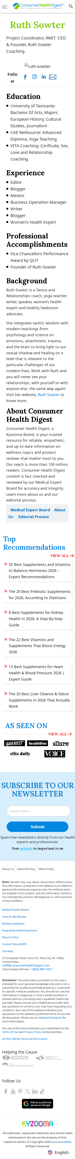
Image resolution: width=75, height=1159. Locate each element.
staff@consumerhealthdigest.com (25, 965)
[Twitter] (27, 1091)
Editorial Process (33, 516)
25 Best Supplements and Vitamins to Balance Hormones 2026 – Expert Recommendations (40, 570)
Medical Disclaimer (50, 1017)
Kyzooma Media (61, 1142)
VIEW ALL (59, 555)
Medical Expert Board (30, 509)
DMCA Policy (46, 869)
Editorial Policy (26, 869)
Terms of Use (10, 1032)
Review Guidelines (13, 923)
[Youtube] (13, 1091)
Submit (38, 826)
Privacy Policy (32, 1032)
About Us (8, 869)
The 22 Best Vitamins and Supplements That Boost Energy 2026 (37, 646)
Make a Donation (12, 1071)
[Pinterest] (20, 1091)
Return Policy (10, 937)
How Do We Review (14, 917)
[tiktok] (42, 1091)
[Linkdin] (35, 1091)
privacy (26, 848)
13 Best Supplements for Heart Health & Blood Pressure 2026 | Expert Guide (37, 673)
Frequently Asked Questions (19, 930)
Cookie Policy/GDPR (14, 944)
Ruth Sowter (48, 394)
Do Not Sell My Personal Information (25, 1039)
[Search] (71, 7)
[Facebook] (5, 1091)
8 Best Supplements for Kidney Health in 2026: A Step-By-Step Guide (36, 618)
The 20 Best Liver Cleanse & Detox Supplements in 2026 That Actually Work (39, 700)
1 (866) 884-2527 (41, 969)
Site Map (7, 951)
